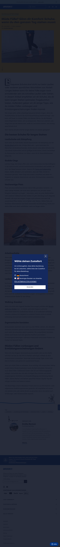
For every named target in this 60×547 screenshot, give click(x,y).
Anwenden (30, 287)
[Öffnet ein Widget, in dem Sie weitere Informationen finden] (54, 544)
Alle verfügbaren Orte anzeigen (25, 281)
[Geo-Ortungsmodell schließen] (45, 256)
